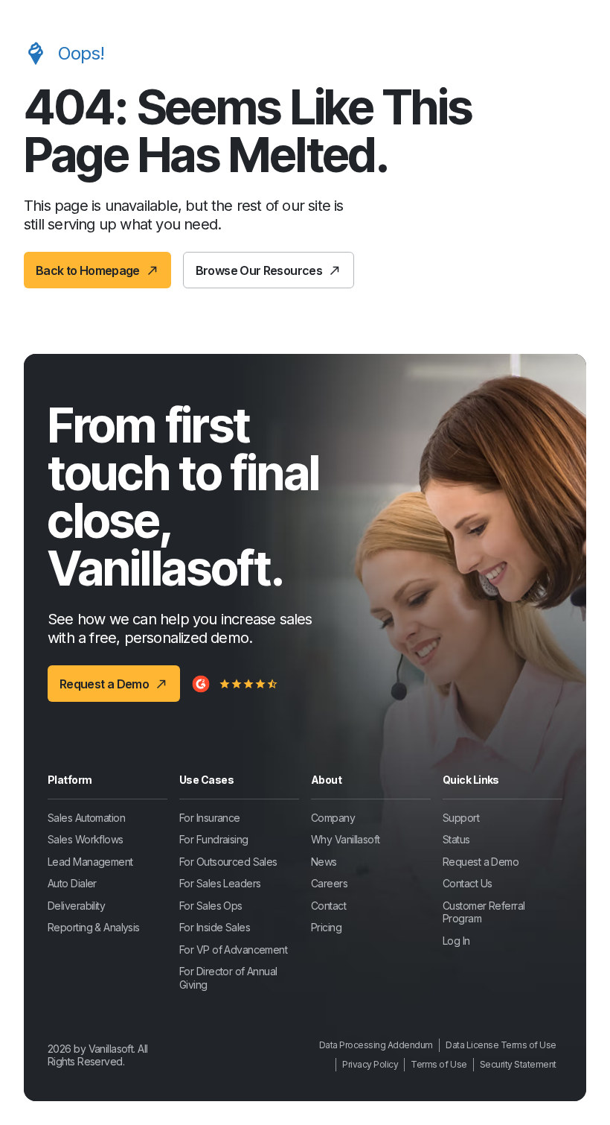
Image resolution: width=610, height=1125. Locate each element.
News (324, 861)
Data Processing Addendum (376, 1044)
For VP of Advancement (233, 949)
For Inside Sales (214, 927)
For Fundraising (213, 839)
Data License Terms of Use (501, 1044)
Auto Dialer (72, 883)
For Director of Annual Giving (228, 978)
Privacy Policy (370, 1064)
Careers (329, 883)
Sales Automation (86, 817)
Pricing (326, 927)
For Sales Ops (211, 905)
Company (333, 817)
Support (461, 817)
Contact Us (467, 883)
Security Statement (518, 1064)
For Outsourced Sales (228, 861)
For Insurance (209, 817)
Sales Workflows (85, 839)
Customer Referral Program (483, 912)
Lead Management (90, 861)
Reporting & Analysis (94, 927)
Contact (328, 905)
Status (456, 839)
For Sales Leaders (219, 883)
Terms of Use (438, 1064)
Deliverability (76, 905)
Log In (456, 940)
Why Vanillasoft (345, 839)
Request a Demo (480, 861)
